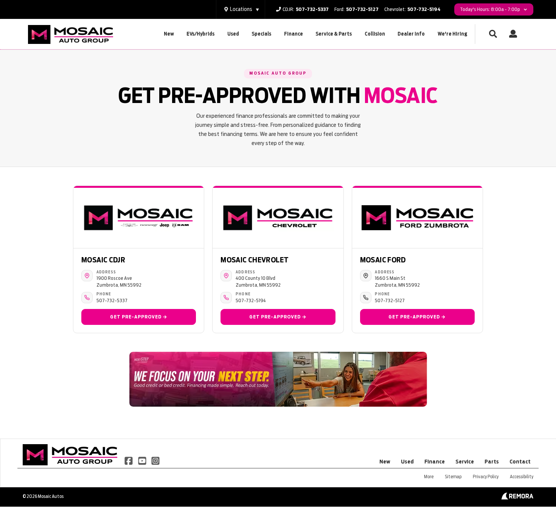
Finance (293, 34)
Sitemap (453, 476)
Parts (492, 462)
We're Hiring (452, 34)
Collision (375, 34)
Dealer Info (411, 34)
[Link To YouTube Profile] (142, 460)
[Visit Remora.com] (517, 498)
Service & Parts (333, 34)
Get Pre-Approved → (139, 317)
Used (233, 34)
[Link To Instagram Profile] (155, 460)
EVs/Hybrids (200, 34)
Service (464, 462)
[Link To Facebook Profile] (129, 460)
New (169, 34)
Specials (261, 34)
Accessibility (521, 476)
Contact (520, 462)
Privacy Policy (486, 476)
